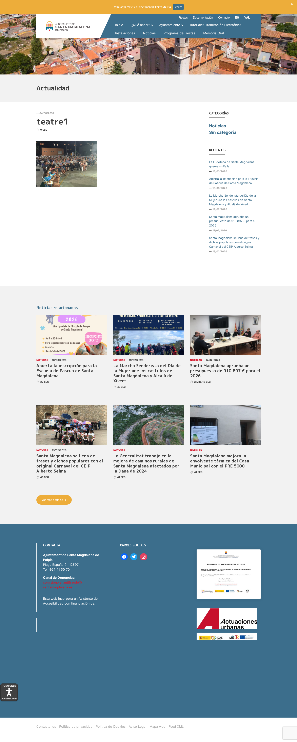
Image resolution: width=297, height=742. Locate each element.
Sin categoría (222, 132)
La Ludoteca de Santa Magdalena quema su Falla (231, 164)
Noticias (217, 125)
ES (237, 17)
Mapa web (157, 726)
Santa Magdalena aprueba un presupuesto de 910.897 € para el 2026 (232, 221)
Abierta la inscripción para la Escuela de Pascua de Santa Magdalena (233, 181)
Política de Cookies (110, 726)
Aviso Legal (137, 726)
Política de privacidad (76, 726)
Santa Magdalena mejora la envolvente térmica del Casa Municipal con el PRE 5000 (219, 461)
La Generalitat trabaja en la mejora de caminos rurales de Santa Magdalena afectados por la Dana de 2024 (146, 463)
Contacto (224, 17)
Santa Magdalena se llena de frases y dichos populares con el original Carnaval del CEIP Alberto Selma (234, 242)
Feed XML (176, 726)
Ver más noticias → (54, 499)
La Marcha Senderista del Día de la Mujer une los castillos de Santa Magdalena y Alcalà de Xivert (232, 200)
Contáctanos (46, 726)
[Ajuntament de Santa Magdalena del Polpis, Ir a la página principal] (68, 26)
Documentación (203, 17)
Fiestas (183, 17)
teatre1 (52, 121)
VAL (247, 17)
